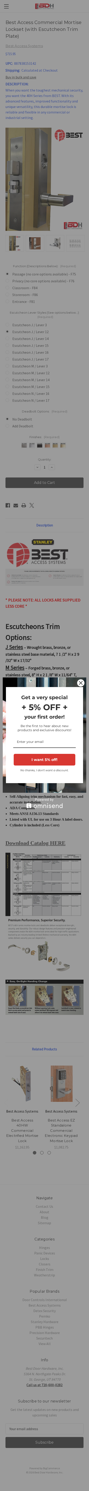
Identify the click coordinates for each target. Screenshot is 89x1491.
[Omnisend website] (44, 803)
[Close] (80, 682)
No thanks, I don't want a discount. (44, 770)
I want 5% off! (44, 760)
